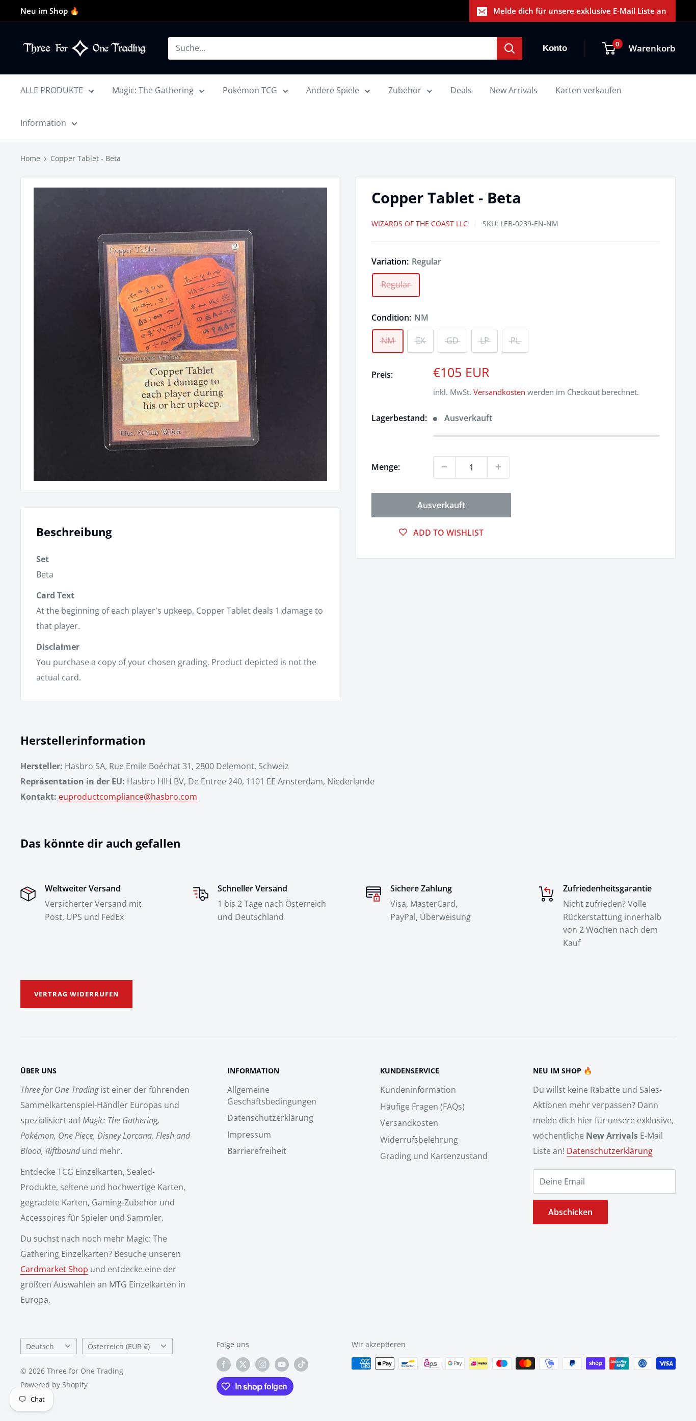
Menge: (385, 466)
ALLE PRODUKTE (51, 90)
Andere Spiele (332, 90)
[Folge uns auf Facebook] (224, 1364)
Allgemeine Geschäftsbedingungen (271, 1095)
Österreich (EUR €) (119, 1346)
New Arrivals (514, 90)
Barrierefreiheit (256, 1150)
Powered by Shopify (54, 1384)
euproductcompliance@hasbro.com (128, 796)
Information (43, 122)
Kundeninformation (418, 1089)
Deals (461, 90)
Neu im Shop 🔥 (49, 11)
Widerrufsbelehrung (419, 1139)
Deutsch (40, 1346)
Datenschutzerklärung (270, 1117)
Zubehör (404, 90)
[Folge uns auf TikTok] (301, 1364)
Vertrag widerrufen (76, 993)
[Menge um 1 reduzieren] (444, 467)
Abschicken (570, 1212)
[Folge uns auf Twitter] (243, 1364)
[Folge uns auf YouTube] (282, 1364)
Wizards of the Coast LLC (419, 223)
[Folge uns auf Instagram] (262, 1364)
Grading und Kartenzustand (434, 1156)
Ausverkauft (441, 504)
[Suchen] (509, 48)
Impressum (249, 1134)
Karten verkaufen (588, 90)
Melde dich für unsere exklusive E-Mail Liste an (579, 11)
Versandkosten (499, 392)
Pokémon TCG (250, 90)
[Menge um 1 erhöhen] (498, 467)
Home (30, 158)
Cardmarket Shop (54, 1269)
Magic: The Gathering (153, 90)
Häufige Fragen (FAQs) (422, 1106)
